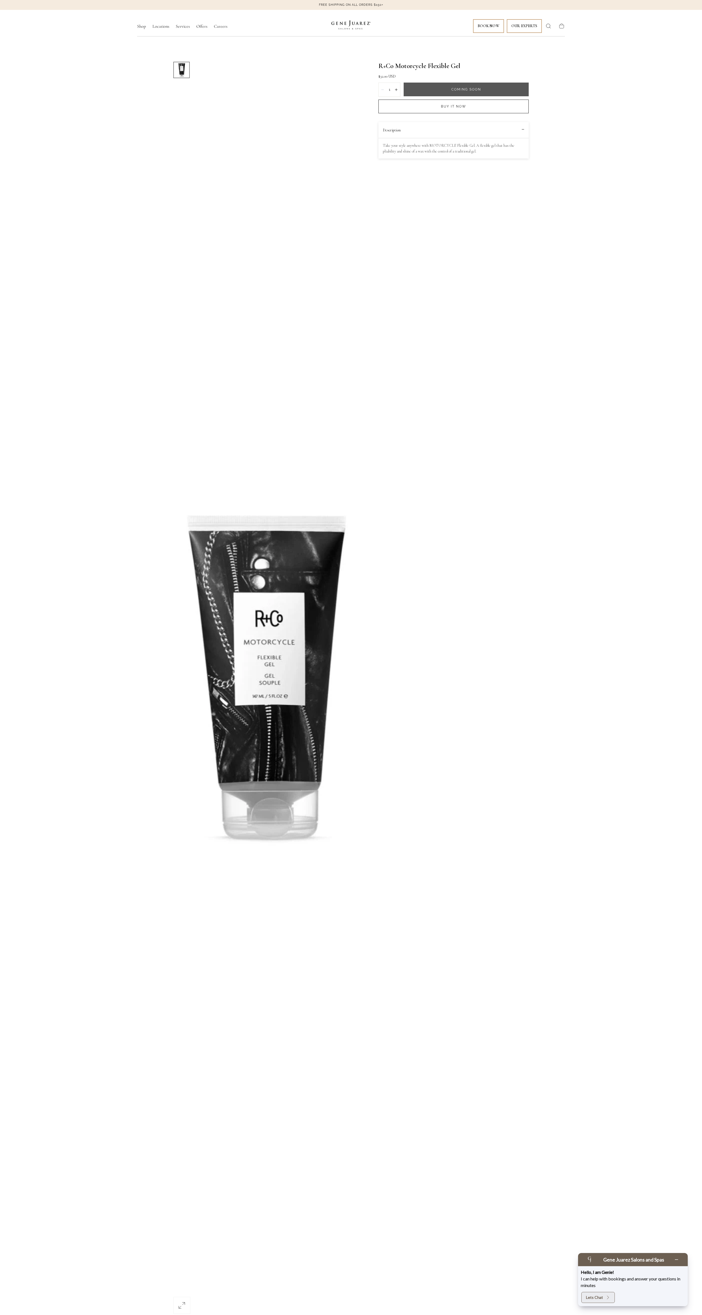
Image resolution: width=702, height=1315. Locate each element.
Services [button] (183, 26)
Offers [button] (201, 26)
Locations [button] (160, 26)
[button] (548, 26)
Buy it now (453, 106)
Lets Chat (594, 1297)
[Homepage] (351, 26)
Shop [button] (141, 26)
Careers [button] (220, 26)
